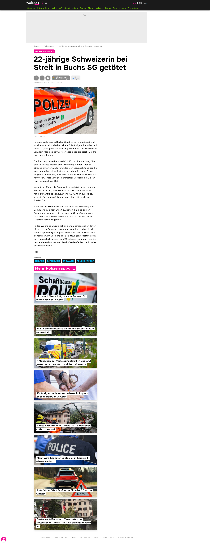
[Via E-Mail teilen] (47, 78)
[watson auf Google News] (76, 78)
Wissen (99, 8)
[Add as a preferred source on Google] (61, 78)
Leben (75, 8)
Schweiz (31, 8)
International (43, 8)
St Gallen (68, 261)
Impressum (84, 537)
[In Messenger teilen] (42, 78)
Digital (91, 8)
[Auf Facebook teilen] (36, 78)
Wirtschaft (57, 8)
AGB (96, 537)
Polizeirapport (49, 46)
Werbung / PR (61, 537)
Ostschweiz (53, 261)
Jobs (74, 537)
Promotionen (134, 8)
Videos (122, 8)
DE (134, 3)
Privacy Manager (125, 537)
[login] (3, 539)
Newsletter (45, 537)
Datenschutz (108, 537)
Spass (83, 8)
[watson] (32, 3)
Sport (67, 8)
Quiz (115, 8)
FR (140, 3)
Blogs (108, 8)
